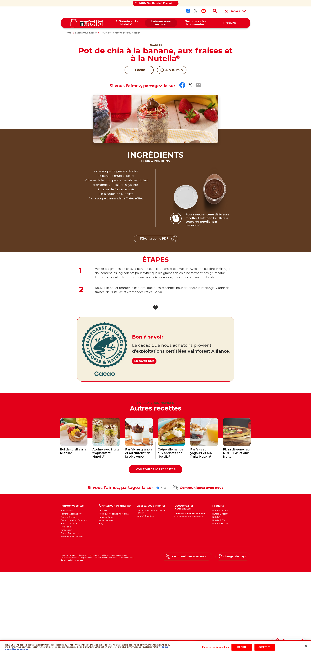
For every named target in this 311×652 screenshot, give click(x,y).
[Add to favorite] (155, 307)
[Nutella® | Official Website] (86, 23)
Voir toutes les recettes (155, 469)
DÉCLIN (241, 647)
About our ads (77, 560)
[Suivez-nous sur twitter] (196, 11)
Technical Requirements (82, 558)
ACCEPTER (265, 647)
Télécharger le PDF (154, 238)
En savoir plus (144, 361)
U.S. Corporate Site (125, 558)
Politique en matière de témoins (103, 555)
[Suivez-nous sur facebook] (188, 11)
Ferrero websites (72, 505)
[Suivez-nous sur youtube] (203, 11)
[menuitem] (126, 23)
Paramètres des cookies (215, 647)
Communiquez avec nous (201, 487)
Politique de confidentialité (105, 558)
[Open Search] (215, 11)
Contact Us (65, 560)
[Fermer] (305, 646)
